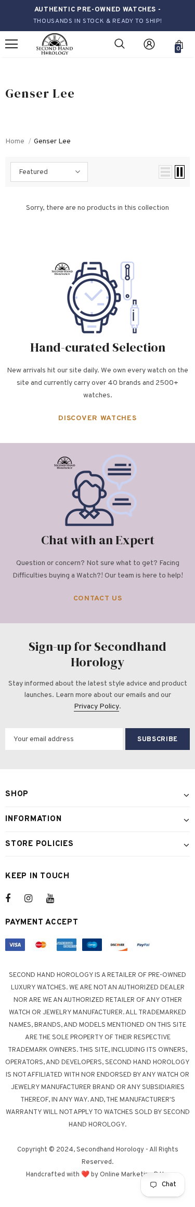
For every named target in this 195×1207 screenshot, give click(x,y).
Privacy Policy (96, 706)
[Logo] (54, 44)
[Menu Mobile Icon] (11, 44)
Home (14, 141)
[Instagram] (33, 898)
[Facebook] (14, 898)
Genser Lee (52, 141)
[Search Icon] (119, 44)
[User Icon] (149, 44)
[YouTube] (55, 898)
